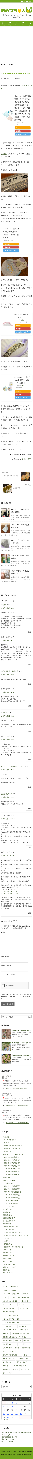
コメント (4, 932)
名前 (2, 957)
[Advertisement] (16, 44)
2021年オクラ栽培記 (12, 1189)
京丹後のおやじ (6, 794)
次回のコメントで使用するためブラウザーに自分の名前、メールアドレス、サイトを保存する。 (16, 996)
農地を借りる (8, 1255)
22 (8, 1413)
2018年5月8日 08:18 (7, 692)
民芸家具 (4, 712)
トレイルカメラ (9, 1308)
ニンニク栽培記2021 (11, 1322)
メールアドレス (6, 965)
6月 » (7, 1419)
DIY (12, 64)
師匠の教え (7, 1215)
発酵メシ (7, 1250)
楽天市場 (18, 131)
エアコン (7, 1304)
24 (16, 1413)
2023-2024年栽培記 (12, 1169)
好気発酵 (8, 1244)
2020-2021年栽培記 (12, 1160)
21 (4, 1413)
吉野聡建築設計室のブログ (10, 1437)
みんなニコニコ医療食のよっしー (12, 766)
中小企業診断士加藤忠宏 (9, 671)
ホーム (5, 64)
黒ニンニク (8, 1273)
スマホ (21, 1304)
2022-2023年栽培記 (12, 1166)
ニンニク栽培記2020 (11, 1319)
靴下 (15, 1369)
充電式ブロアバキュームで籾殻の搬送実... (17, 1088)
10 (16, 1406)
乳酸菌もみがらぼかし (13, 1232)
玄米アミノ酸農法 (10, 1226)
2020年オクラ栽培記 (12, 1186)
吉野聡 (3, 605)
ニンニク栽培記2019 (11, 1315)
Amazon (18, 128)
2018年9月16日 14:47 (8, 819)
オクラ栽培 (8, 1183)
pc (12, 1297)
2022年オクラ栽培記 (12, 1192)
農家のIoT (7, 1261)
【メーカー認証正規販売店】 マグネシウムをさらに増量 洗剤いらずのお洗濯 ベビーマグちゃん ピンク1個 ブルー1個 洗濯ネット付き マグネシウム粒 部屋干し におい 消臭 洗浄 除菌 (22, 108)
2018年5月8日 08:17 (7, 640)
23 (12, 1413)
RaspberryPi (9, 1264)
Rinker (22, 122)
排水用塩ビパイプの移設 (13, 1145)
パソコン (22, 1326)
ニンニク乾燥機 (10, 1140)
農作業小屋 (9, 1151)
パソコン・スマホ (10, 1206)
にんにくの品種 (9, 1180)
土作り (8, 1241)
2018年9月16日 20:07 (8, 855)
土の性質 (7, 1344)
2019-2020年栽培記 (12, 1157)
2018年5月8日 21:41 (7, 797)
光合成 (8, 1238)
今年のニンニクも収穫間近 (21, 1055)
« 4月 (3, 1419)
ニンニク (24, 1308)
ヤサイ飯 (7, 1209)
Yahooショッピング (22, 134)
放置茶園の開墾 (9, 1218)
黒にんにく (25, 1369)
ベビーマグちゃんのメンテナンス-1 (12, 891)
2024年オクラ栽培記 (12, 1198)
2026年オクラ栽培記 (12, 1203)
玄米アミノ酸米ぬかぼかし (14, 1247)
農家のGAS (7, 1258)
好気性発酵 (7, 1348)
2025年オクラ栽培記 (12, 1200)
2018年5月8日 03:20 (7, 608)
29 (8, 1417)
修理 (7, 1143)
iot (5, 1297)
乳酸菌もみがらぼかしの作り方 (16, 1235)
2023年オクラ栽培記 (12, 1195)
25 (21, 1413)
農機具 (6, 1270)
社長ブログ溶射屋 (7, 1441)
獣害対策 (7, 1224)
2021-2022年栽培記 (12, 1163)
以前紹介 (4, 153)
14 (4, 1410)
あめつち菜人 (26, 459)
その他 (6, 1177)
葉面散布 (7, 1362)
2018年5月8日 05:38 (7, 675)
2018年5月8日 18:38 (7, 739)
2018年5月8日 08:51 (7, 716)
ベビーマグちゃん (26, 454)
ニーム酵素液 (9, 1229)
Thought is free (27, 1454)
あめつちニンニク (10, 1301)
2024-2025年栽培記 (12, 1172)
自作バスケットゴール (12, 1148)
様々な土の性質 (9, 1221)
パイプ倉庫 (7, 1326)
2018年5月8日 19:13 (7, 770)
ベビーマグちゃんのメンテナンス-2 (12, 893)
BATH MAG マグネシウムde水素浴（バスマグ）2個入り (22, 380)
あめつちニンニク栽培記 (13, 1154)
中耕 (5, 1333)
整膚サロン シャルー (8, 1439)
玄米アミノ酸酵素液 (10, 1355)
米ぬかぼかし (8, 1358)
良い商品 (16, 454)
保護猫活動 (7, 1212)
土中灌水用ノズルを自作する (21, 1030)
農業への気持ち (9, 1267)
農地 (5, 1366)
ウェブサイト (5, 974)
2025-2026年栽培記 (11, 1174)
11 (21, 1406)
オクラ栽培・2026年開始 (20, 1043)
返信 (29, 632)
